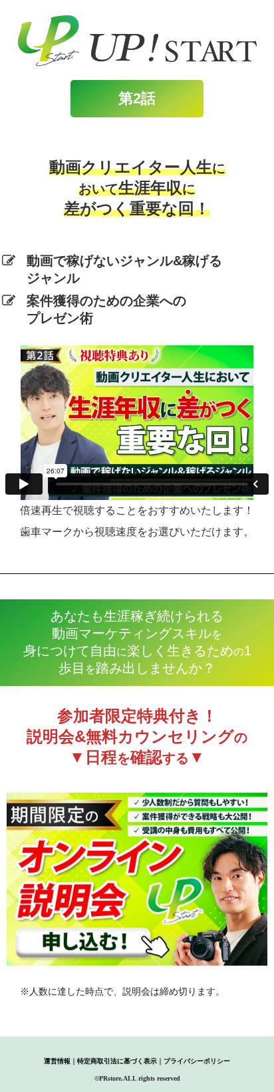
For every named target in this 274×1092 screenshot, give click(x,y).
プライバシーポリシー (197, 1061)
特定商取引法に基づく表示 (117, 1061)
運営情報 (57, 1061)
